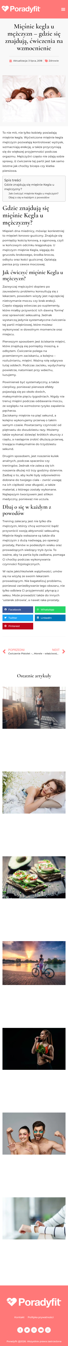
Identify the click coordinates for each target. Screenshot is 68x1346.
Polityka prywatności (41, 1317)
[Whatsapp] (48, 1330)
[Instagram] (34, 1330)
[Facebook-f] (20, 1330)
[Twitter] (27, 1330)
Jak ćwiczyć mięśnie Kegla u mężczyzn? (34, 193)
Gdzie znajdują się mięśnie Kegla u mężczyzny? (29, 187)
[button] (63, 9)
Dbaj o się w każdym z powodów (29, 197)
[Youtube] (41, 1330)
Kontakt (19, 1317)
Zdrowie (54, 60)
